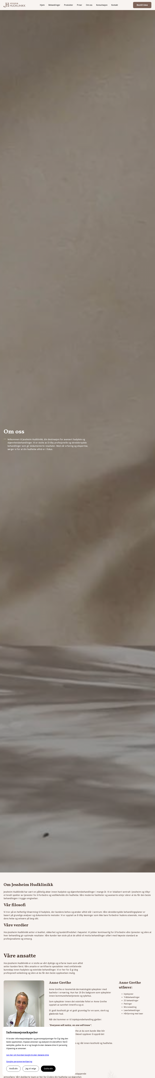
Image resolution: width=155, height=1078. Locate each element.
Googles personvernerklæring (19, 1061)
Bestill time (142, 5)
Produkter (68, 5)
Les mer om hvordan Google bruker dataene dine (27, 1055)
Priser (79, 5)
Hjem (42, 5)
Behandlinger (54, 5)
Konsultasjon (101, 5)
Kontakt (114, 5)
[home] (14, 5)
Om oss (89, 5)
